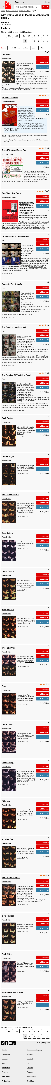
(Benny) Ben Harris (9, 197)
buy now (45, 58)
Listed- (34, 48)
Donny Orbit (14, 130)
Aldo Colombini (7, 154)
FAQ (28, 1063)
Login (47, 2)
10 (29, 36)
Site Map (30, 1081)
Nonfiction (6, 1068)
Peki (3, 240)
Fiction (5, 1072)
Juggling (5, 1063)
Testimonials (31, 1076)
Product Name (14, 48)
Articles (29, 1054)
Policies (30, 1068)
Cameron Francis (8, 102)
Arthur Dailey (7, 1081)
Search (45, 7)
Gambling (6, 1054)
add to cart (44, 62)
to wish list (44, 67)
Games (4, 1059)
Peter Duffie (6, 58)
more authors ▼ (6, 24)
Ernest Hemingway (34, 1050)
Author (25, 48)
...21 (16, 36)
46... (9, 36)
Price (42, 48)
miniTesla (6, 1076)
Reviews (30, 1072)
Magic (4, 1050)
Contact (30, 1059)
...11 (23, 36)
